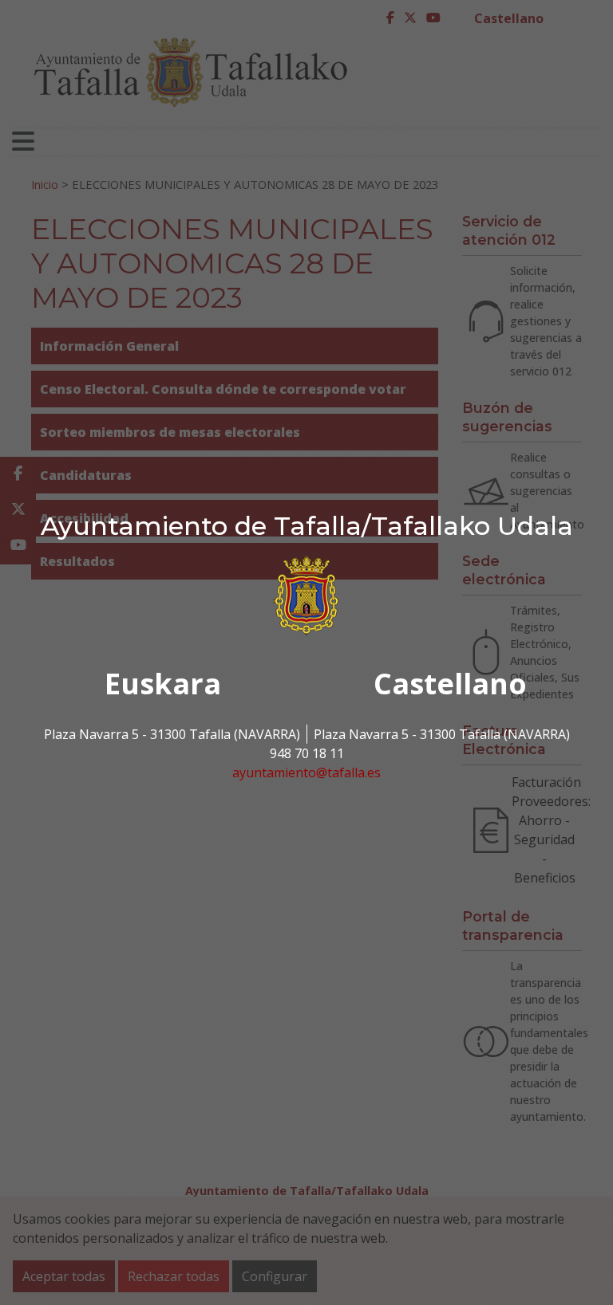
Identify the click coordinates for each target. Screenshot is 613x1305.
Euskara (163, 683)
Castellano (450, 683)
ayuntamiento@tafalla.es (306, 772)
